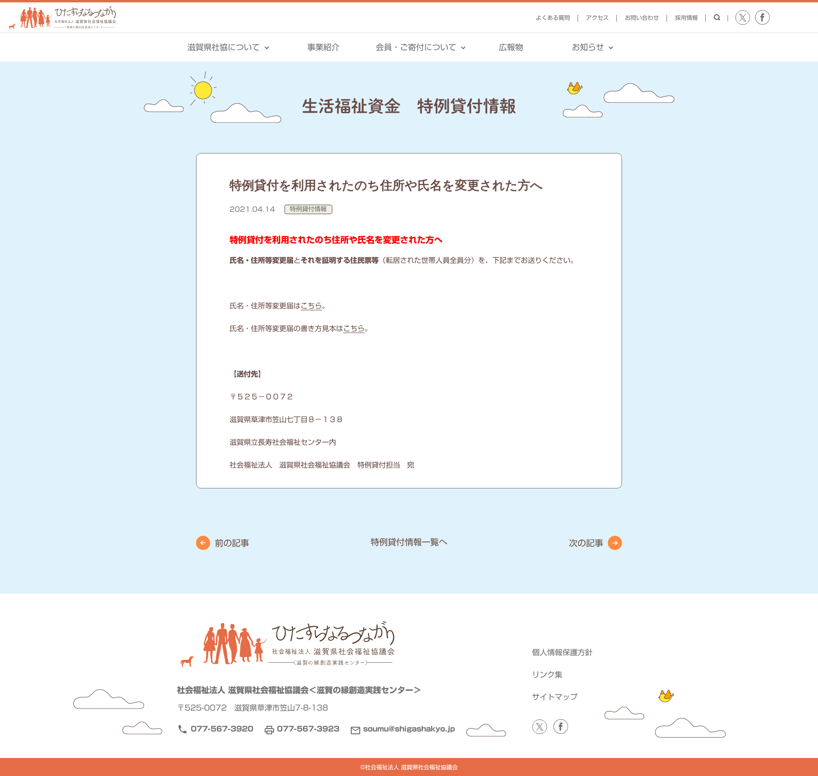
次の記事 (586, 543)
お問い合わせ (642, 17)
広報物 (511, 47)
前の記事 (232, 543)
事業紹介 (323, 47)
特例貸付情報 (308, 209)
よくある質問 (553, 17)
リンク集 (547, 674)
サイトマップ (555, 697)
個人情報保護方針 (562, 652)
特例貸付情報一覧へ (409, 542)
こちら (311, 305)
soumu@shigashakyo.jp (409, 728)
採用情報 (686, 17)
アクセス (597, 17)
